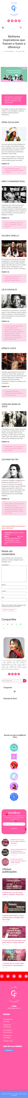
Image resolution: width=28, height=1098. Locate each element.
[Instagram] (8, 20)
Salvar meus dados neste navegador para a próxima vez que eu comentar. (14, 605)
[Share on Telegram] (3, 628)
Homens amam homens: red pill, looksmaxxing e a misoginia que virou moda (18, 851)
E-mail (4, 591)
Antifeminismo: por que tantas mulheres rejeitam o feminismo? (18, 841)
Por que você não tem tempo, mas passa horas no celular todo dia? (18, 860)
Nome (4, 584)
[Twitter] (15, 20)
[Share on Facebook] (16, 624)
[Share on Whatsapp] (3, 624)
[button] (3, 27)
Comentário (5, 564)
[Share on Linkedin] (12, 624)
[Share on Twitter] (7, 624)
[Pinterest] (19, 20)
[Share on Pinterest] (20, 624)
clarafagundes (13, 536)
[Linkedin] (12, 20)
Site (3, 597)
